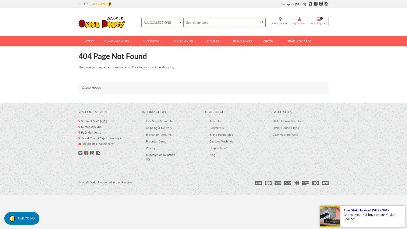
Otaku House (91, 88)
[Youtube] (321, 4)
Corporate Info (218, 148)
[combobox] (221, 22)
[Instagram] (326, 4)
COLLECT (92, 4)
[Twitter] (310, 4)
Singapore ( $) (293, 4)
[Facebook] (316, 4)
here (142, 67)
